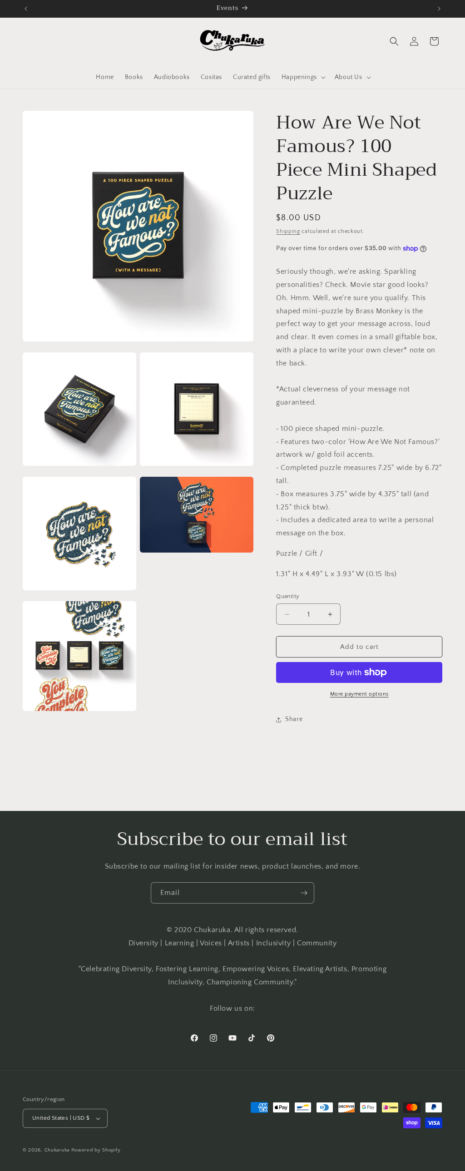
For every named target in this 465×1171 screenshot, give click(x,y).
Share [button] (293, 719)
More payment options (359, 694)
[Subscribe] (304, 893)
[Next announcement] (439, 8)
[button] (302, 77)
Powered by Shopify (96, 1150)
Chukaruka (57, 1150)
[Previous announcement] (26, 8)
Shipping (288, 231)
